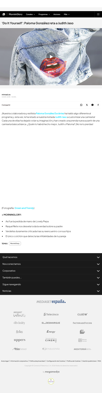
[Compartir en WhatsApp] (81, 105)
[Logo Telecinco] (51, 314)
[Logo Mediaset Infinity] (20, 314)
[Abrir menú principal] (98, 14)
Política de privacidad (37, 361)
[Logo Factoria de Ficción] (82, 323)
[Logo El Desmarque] (51, 323)
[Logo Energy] (51, 332)
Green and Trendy (24, 208)
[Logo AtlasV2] (19, 349)
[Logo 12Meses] (82, 340)
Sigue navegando (11, 284)
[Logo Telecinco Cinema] (51, 340)
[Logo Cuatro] (82, 314)
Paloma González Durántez (50, 113)
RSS (99, 361)
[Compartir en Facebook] (98, 105)
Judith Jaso (61, 117)
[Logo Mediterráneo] (82, 349)
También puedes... (12, 277)
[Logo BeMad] (82, 332)
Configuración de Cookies (56, 361)
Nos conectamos (11, 263)
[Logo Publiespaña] (51, 349)
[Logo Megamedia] (52, 372)
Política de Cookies (73, 361)
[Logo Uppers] (19, 340)
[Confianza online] (51, 383)
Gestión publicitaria (89, 361)
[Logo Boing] (19, 332)
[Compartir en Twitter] (87, 105)
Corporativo (8, 270)
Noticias (6, 290)
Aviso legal (5, 361)
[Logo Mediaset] (51, 303)
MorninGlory (15, 14)
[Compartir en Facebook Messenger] (92, 105)
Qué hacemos (9, 257)
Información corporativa (19, 361)
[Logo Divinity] (19, 323)
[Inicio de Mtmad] (3, 14)
